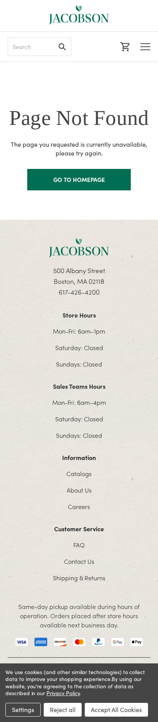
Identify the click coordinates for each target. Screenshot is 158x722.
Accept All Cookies (116, 710)
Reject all (63, 710)
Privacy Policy (62, 693)
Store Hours (79, 315)
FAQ (79, 544)
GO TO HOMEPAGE (79, 179)
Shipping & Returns (79, 577)
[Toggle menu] (145, 47)
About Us (79, 490)
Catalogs (79, 473)
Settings (23, 710)
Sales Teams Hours (79, 386)
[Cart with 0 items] (124, 46)
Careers (79, 506)
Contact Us (79, 561)
